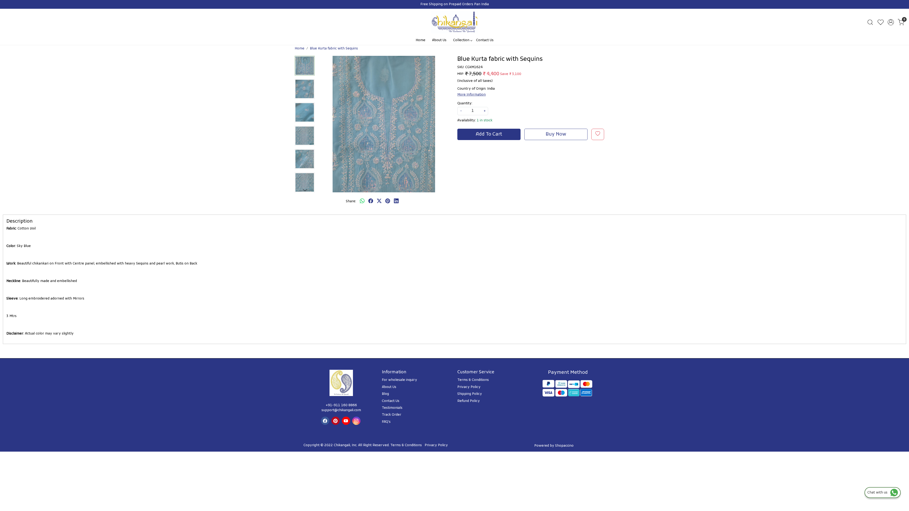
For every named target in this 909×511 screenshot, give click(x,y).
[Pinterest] (336, 421)
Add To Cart (489, 134)
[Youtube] (346, 421)
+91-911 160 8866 (341, 405)
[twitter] (379, 201)
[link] (870, 22)
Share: (351, 201)
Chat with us (878, 492)
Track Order (391, 415)
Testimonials (392, 408)
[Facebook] (325, 421)
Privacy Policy (469, 387)
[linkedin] (396, 201)
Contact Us (485, 40)
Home (420, 40)
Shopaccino (564, 446)
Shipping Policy (469, 394)
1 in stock (484, 120)
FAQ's (386, 422)
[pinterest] (387, 201)
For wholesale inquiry (399, 380)
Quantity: (464, 103)
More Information (471, 95)
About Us (439, 40)
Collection (461, 40)
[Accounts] (891, 22)
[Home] (454, 22)
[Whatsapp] (362, 201)
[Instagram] (357, 421)
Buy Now (556, 134)
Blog (385, 394)
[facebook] (370, 201)
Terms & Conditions (473, 380)
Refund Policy (468, 401)
